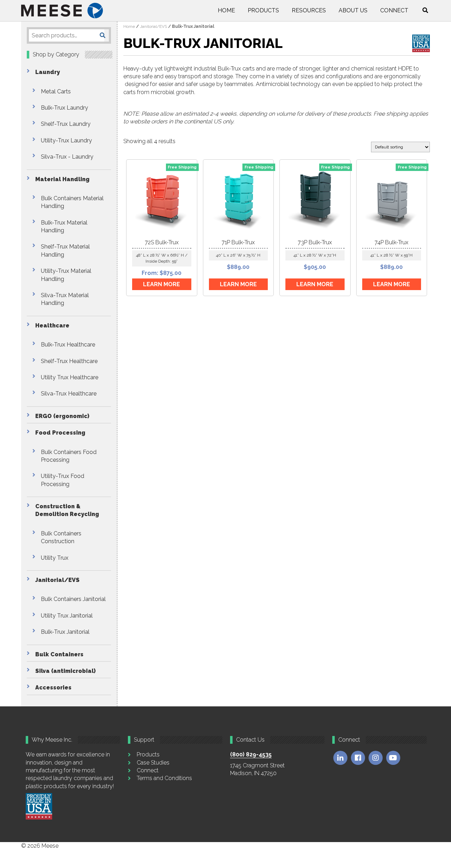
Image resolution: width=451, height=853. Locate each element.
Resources (309, 10)
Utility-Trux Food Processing (62, 480)
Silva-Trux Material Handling (65, 299)
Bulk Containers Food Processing (69, 456)
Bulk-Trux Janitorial (65, 631)
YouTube (393, 758)
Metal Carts (56, 91)
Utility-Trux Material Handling (66, 275)
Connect (394, 10)
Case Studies (153, 762)
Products (263, 10)
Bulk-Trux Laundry (64, 107)
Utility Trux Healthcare (69, 377)
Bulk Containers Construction (61, 537)
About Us (353, 10)
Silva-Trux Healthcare (69, 393)
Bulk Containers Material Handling (72, 202)
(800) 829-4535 (251, 754)
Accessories (53, 687)
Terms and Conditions (164, 778)
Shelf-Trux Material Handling (65, 250)
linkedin (340, 758)
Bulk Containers (59, 654)
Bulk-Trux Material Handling (64, 226)
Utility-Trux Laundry (66, 140)
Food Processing (60, 432)
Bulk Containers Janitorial (73, 599)
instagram (376, 758)
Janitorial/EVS (57, 580)
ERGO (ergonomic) (62, 416)
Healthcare (52, 325)
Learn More (161, 284)
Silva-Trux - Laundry (67, 156)
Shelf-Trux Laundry (66, 124)
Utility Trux (54, 557)
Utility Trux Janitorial (67, 615)
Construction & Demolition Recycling (67, 510)
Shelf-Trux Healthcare (69, 361)
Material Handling (62, 179)
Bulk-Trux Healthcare (68, 344)
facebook (358, 758)
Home (226, 10)
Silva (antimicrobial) (65, 671)
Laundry (47, 72)
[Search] (102, 35)
